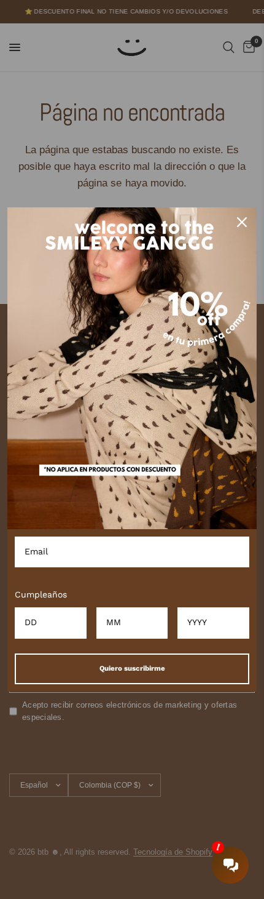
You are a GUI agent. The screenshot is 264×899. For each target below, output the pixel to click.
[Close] (242, 222)
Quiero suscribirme (132, 668)
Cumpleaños (41, 594)
